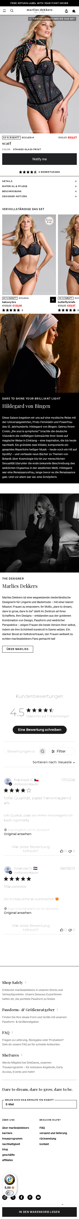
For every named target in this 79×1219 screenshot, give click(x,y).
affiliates (7, 1160)
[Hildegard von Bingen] (39, 353)
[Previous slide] (4, 254)
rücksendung (48, 1138)
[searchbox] (21, 751)
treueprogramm (12, 1138)
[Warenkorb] (74, 11)
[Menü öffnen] (4, 10)
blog (5, 1149)
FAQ (42, 1127)
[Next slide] (76, 74)
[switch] (10, 1192)
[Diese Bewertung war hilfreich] (61, 851)
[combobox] (54, 762)
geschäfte (8, 1154)
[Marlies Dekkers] (39, 533)
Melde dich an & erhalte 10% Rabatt (29, 1099)
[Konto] (66, 11)
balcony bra (9, 302)
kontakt (44, 1144)
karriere (7, 1133)
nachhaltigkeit (11, 1144)
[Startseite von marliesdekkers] (39, 10)
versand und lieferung (53, 1133)
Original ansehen (17, 834)
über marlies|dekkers (15, 1127)
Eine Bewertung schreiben (39, 730)
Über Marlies (18, 649)
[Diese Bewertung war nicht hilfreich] (70, 851)
